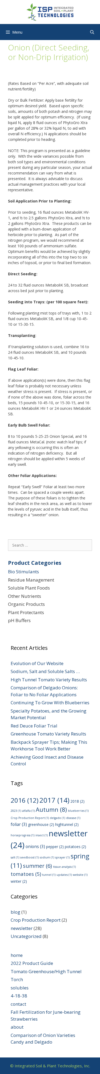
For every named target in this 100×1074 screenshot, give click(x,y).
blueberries (78, 811)
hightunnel (67, 824)
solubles (20, 988)
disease (73, 818)
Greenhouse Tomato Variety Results (48, 734)
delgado (57, 818)
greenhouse (41, 824)
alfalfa (28, 811)
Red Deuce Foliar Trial (34, 726)
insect (41, 835)
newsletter (22, 928)
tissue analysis (64, 867)
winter (19, 881)
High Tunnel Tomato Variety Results (49, 680)
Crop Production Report (30, 818)
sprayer (62, 857)
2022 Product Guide (32, 963)
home (17, 955)
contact (18, 1004)
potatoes (75, 846)
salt (15, 857)
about (17, 1027)
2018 (77, 801)
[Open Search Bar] (92, 32)
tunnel (48, 875)
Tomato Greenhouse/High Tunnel (46, 971)
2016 (24, 800)
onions (35, 846)
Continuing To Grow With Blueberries (50, 702)
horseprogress (22, 835)
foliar (19, 824)
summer (37, 865)
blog (15, 912)
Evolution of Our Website (37, 663)
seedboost (29, 857)
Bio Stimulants (23, 571)
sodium (47, 857)
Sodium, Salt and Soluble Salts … (45, 671)
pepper (55, 846)
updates (64, 875)
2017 (54, 800)
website (80, 875)
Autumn (51, 809)
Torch (17, 979)
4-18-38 (19, 996)
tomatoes (26, 873)
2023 (16, 811)
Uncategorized (26, 936)
